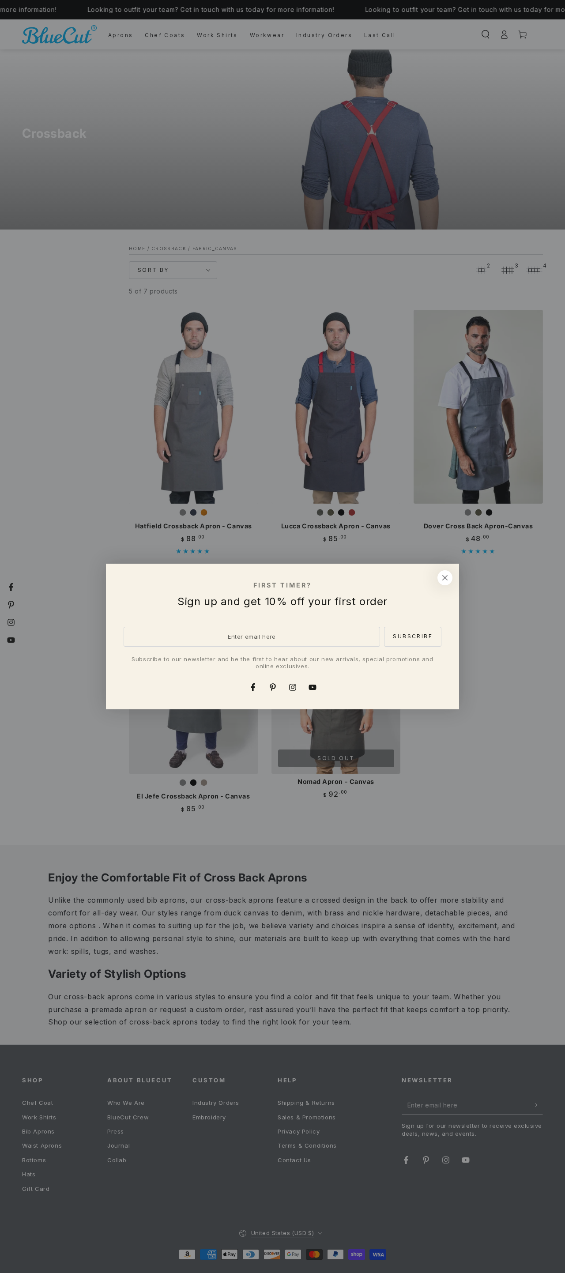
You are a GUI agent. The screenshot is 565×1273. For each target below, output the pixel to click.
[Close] (445, 578)
